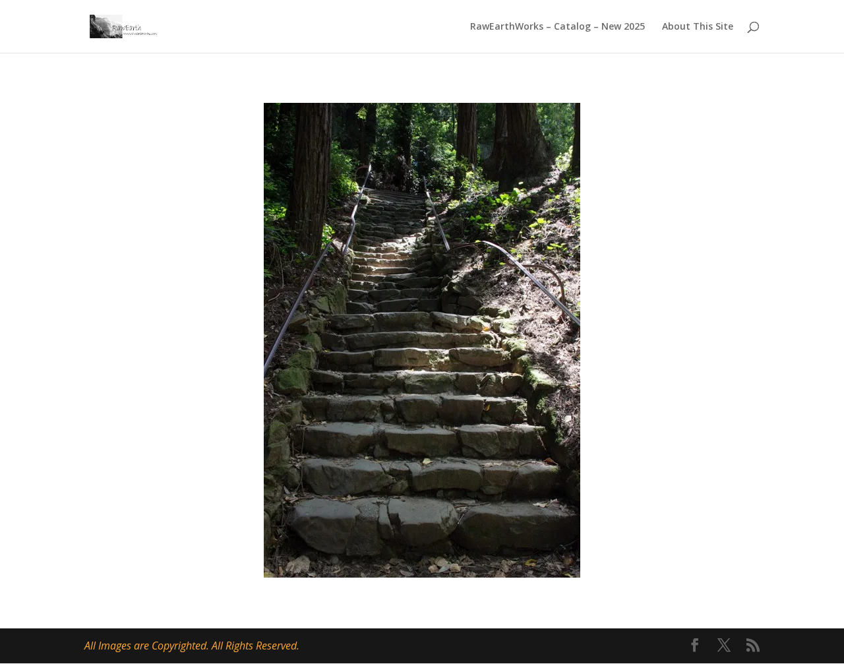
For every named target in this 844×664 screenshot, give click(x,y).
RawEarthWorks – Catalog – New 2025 (557, 27)
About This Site (697, 27)
